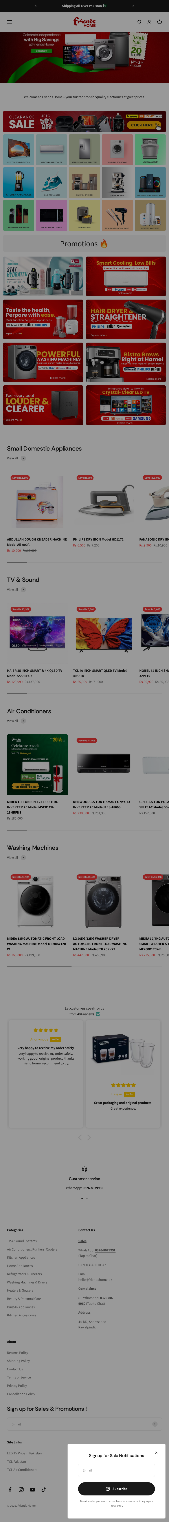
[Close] (156, 1453)
